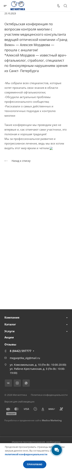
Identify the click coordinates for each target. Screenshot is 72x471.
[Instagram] (17, 383)
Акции (9, 337)
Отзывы (10, 344)
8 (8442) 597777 (20, 351)
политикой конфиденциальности (26, 454)
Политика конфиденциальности (49, 395)
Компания (11, 317)
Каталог (10, 324)
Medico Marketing (52, 420)
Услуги (9, 331)
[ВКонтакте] (8, 383)
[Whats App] (26, 383)
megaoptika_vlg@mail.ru (25, 358)
